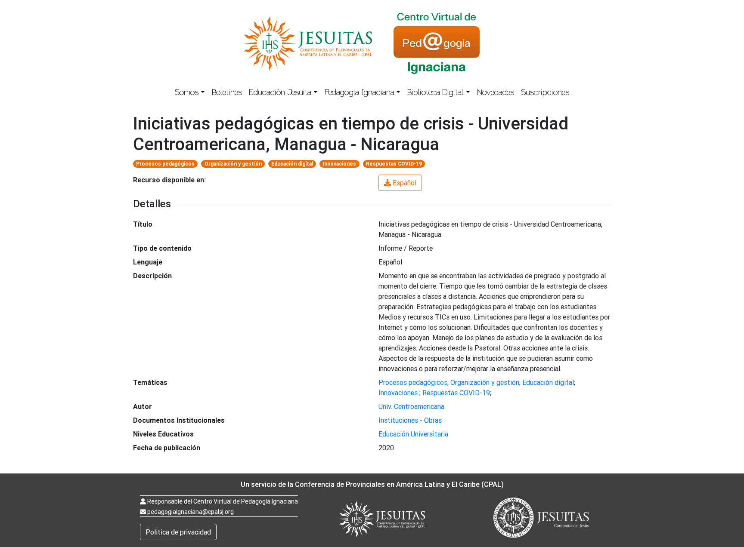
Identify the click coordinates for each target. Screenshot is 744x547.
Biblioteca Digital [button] (435, 93)
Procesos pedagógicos (165, 163)
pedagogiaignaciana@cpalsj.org (190, 512)
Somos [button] (186, 93)
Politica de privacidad (178, 532)
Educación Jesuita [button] (280, 93)
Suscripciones (545, 93)
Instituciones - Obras (410, 420)
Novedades (495, 93)
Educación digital (292, 163)
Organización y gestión (233, 163)
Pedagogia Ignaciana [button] (359, 93)
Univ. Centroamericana (411, 406)
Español (404, 182)
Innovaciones (339, 163)
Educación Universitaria (413, 434)
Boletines (227, 93)
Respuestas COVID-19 (394, 163)
